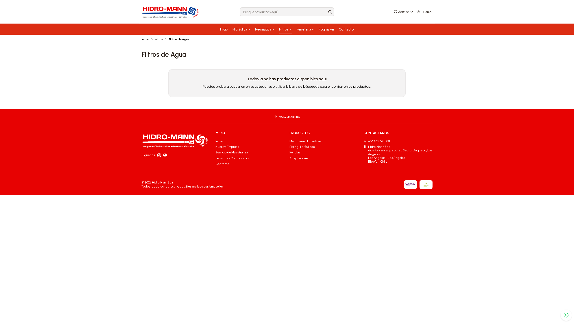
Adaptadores (299, 158)
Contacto (222, 164)
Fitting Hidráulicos (302, 146)
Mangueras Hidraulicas (305, 141)
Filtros (159, 39)
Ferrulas (294, 152)
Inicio (145, 39)
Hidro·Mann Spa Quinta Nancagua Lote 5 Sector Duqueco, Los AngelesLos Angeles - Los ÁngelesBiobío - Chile (400, 154)
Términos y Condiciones (232, 158)
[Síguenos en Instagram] (159, 155)
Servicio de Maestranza (231, 152)
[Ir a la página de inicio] (171, 12)
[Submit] (330, 11)
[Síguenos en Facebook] (165, 155)
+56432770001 (379, 141)
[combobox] (287, 11)
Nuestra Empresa (227, 146)
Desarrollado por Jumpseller (204, 186)
